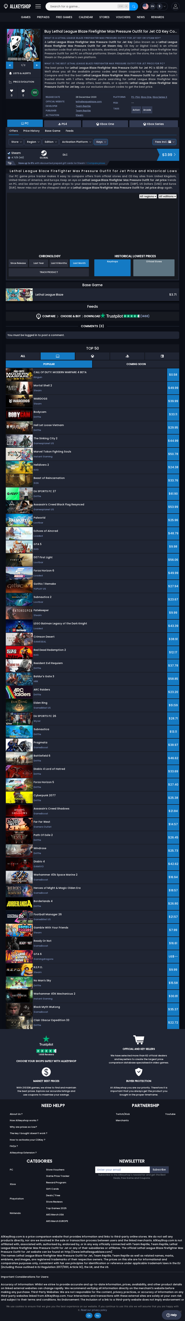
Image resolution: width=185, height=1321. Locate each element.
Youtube (170, 1114)
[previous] (9, 65)
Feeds (70, 131)
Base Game (52, 131)
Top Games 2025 (56, 1208)
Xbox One (146, 97)
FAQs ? (14, 1146)
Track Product (49, 272)
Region (31, 142)
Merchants (122, 1120)
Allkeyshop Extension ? (23, 1152)
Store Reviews (54, 1201)
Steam (79, 115)
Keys (99, 142)
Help (173, 1315)
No (98, 1315)
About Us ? (16, 1114)
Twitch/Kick (123, 1114)
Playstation (17, 1198)
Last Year (39, 263)
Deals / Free (53, 1195)
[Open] (38, 6)
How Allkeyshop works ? (24, 1120)
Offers (13, 131)
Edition (49, 142)
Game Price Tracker (57, 1176)
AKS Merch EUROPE (57, 1221)
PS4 (137, 97)
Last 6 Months (59, 263)
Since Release (18, 263)
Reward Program (56, 1182)
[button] (175, 6)
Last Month (79, 263)
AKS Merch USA (55, 1214)
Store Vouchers (55, 1169)
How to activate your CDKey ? (27, 1139)
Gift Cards (52, 1189)
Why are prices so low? (23, 1127)
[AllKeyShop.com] (17, 6)
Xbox (13, 1184)
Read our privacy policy (94, 1310)
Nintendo (15, 1213)
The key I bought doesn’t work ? (28, 1133)
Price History (31, 131)
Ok (89, 1315)
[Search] (133, 6)
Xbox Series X (159, 97)
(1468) (144, 316)
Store (14, 142)
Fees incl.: (161, 142)
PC (11, 1169)
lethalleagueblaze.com (89, 101)
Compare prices (96, 163)
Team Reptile (83, 106)
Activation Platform (75, 142)
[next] (37, 65)
